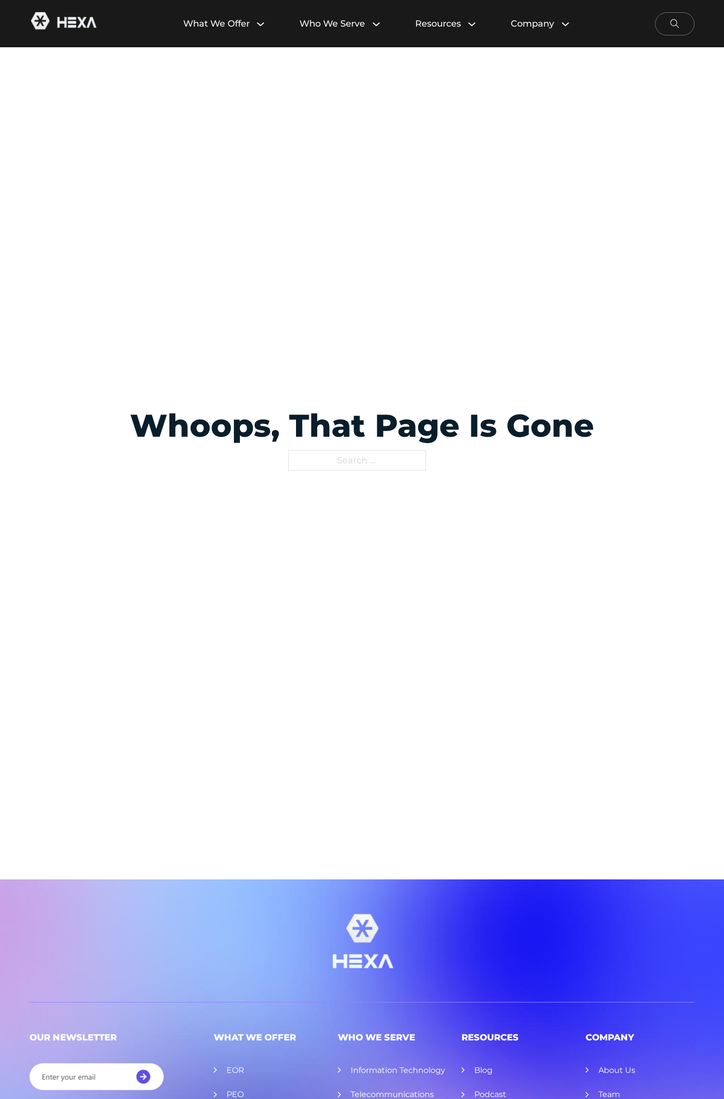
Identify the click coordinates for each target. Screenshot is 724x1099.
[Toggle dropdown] (265, 24)
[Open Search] (674, 23)
